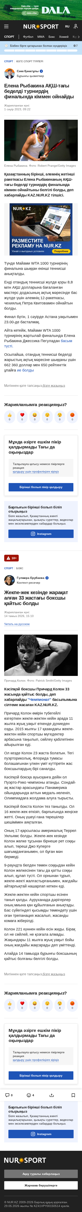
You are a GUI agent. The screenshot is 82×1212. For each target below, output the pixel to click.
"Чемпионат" (38, 700)
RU (67, 26)
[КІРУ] (75, 26)
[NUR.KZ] (41, 26)
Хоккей (64, 36)
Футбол (28, 36)
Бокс (52, 36)
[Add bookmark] (73, 1095)
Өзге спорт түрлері (29, 61)
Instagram (44, 533)
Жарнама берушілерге (41, 1185)
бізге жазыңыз (54, 385)
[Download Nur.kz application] (41, 10)
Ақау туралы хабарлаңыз (41, 1174)
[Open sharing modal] (52, 1095)
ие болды (25, 370)
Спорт (9, 36)
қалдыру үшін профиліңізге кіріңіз (36, 471)
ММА (40, 36)
